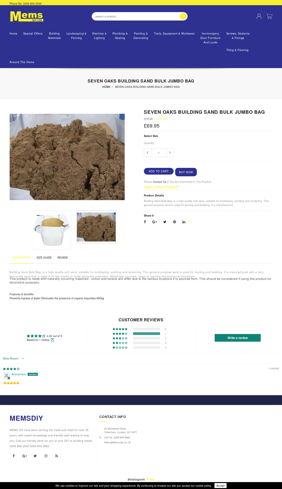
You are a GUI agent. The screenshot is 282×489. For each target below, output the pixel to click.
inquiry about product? (161, 186)
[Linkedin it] (183, 222)
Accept (220, 485)
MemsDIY (26, 418)
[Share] (145, 222)
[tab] (22, 259)
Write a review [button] (238, 338)
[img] (11, 369)
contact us (159, 182)
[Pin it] (174, 222)
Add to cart (159, 171)
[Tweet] (165, 222)
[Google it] (154, 222)
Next (136, 158)
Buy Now (186, 172)
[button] (120, 333)
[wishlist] (188, 221)
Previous (12, 158)
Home (106, 87)
